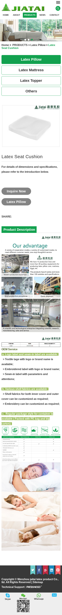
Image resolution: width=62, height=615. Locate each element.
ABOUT (16, 15)
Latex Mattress (31, 70)
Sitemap (38, 582)
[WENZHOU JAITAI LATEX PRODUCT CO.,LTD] (22, 10)
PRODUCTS (29, 15)
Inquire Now (16, 191)
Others (31, 91)
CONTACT (54, 15)
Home (6, 15)
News (42, 15)
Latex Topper (31, 81)
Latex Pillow (37, 45)
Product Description (19, 229)
